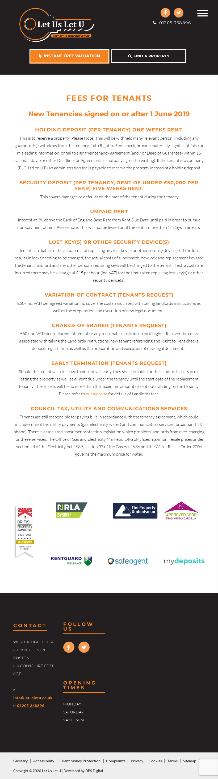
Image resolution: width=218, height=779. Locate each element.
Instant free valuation (71, 55)
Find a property (150, 56)
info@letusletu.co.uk (33, 697)
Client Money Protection (80, 761)
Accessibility (43, 761)
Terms (172, 761)
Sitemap (189, 761)
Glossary (20, 761)
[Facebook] (165, 13)
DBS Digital (94, 771)
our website (96, 393)
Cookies (155, 761)
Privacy (137, 761)
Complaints (115, 761)
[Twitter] (178, 13)
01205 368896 (174, 22)
